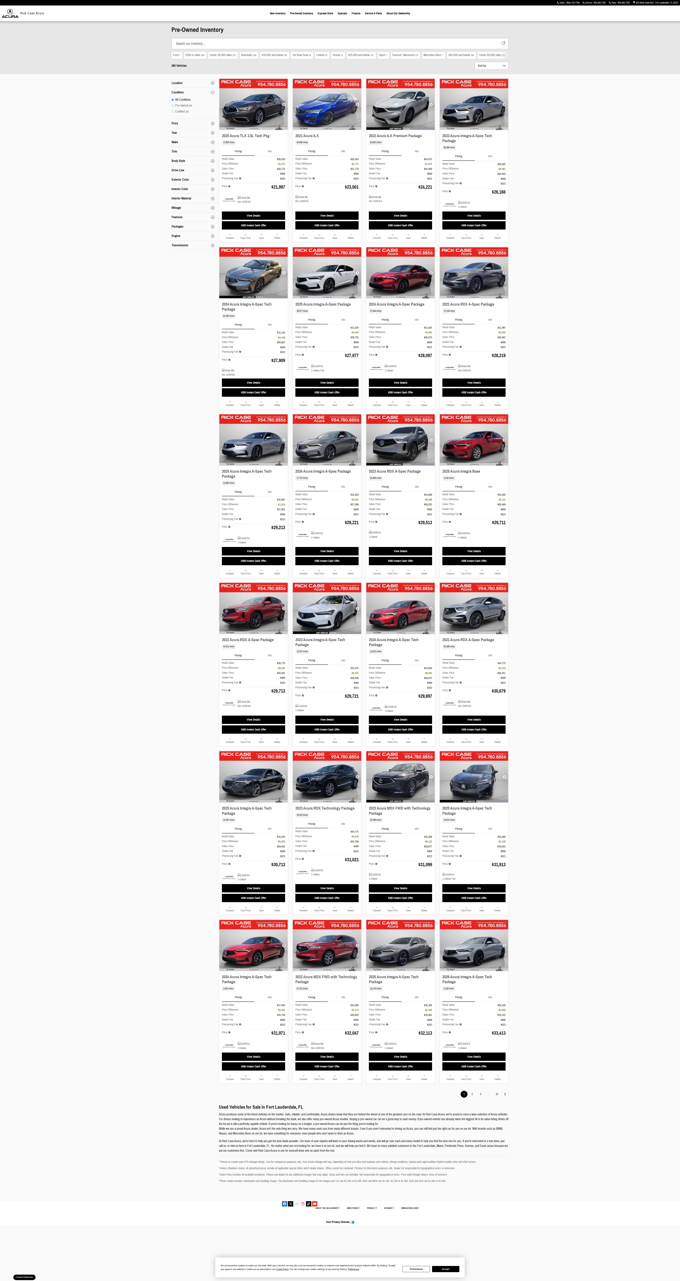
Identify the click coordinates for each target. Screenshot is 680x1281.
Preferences (416, 1269)
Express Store (325, 13)
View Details (253, 215)
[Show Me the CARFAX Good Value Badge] (302, 199)
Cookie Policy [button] (282, 1269)
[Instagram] (302, 1204)
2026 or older (194, 55)
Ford (176, 55)
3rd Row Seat (301, 55)
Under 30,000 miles (223, 55)
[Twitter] (290, 1204)
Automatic (248, 55)
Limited (321, 55)
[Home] (10, 13)
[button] (253, 142)
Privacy (371, 1208)
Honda (338, 55)
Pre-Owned (301, 13)
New (277, 13)
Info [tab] (270, 151)
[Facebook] (284, 1204)
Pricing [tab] (238, 151)
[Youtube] (314, 1204)
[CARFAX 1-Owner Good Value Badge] (302, 708)
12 (497, 1094)
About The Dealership (326, 1208)
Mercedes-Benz (433, 55)
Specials (342, 13)
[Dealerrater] (296, 1204)
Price (225, 186)
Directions (352, 1208)
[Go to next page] (505, 1094)
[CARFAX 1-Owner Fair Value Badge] (317, 368)
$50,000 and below (461, 55)
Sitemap (388, 1208)
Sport (383, 55)
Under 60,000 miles (492, 55)
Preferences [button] (353, 1269)
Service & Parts (373, 13)
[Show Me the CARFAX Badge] (375, 199)
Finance (356, 13)
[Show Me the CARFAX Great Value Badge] (244, 200)
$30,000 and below (274, 55)
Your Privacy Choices (338, 1222)
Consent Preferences (24, 1277)
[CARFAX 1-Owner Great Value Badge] (464, 205)
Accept (445, 1269)
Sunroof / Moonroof (405, 55)
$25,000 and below (361, 55)
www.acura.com (409, 1208)
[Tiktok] (308, 1204)
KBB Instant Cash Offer (253, 225)
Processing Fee (230, 178)
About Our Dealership (398, 13)
